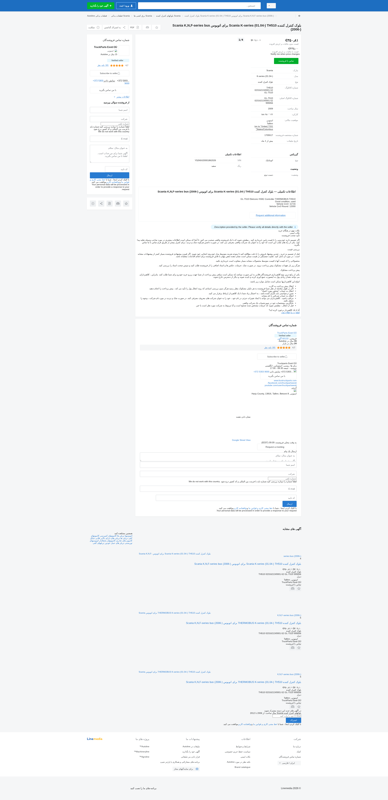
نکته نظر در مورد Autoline (238, 762)
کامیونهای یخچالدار (107, 540)
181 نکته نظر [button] (269, 347)
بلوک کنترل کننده (265, 82)
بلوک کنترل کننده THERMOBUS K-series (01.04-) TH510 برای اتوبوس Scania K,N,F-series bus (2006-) (243, 623)
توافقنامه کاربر (240, 508)
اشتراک (293, 720)
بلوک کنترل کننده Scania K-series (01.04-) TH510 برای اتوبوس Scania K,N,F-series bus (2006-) (247, 563)
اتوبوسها (128, 536)
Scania (269, 70)
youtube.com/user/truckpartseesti (281, 385)
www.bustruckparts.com (285, 380)
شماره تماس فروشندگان (290, 757)
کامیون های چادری (123, 540)
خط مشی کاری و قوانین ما (261, 508)
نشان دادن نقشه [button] (243, 417)
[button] (156, 27)
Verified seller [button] (285, 335)
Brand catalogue (242, 767)
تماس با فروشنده (286, 61)
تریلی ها (120, 536)
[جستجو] (258, 6)
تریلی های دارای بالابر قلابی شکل (105, 538)
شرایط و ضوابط (243, 746)
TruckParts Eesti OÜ (287, 333)
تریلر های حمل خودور (114, 543)
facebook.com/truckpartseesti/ (282, 383)
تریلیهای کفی (98, 543)
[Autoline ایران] (290, 6)
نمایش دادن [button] (274, 371)
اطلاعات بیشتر (123, 97)
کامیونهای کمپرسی (108, 536)
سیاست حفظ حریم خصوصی (237, 751)
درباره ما (297, 746)
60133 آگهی (282, 338)
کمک (299, 751)
